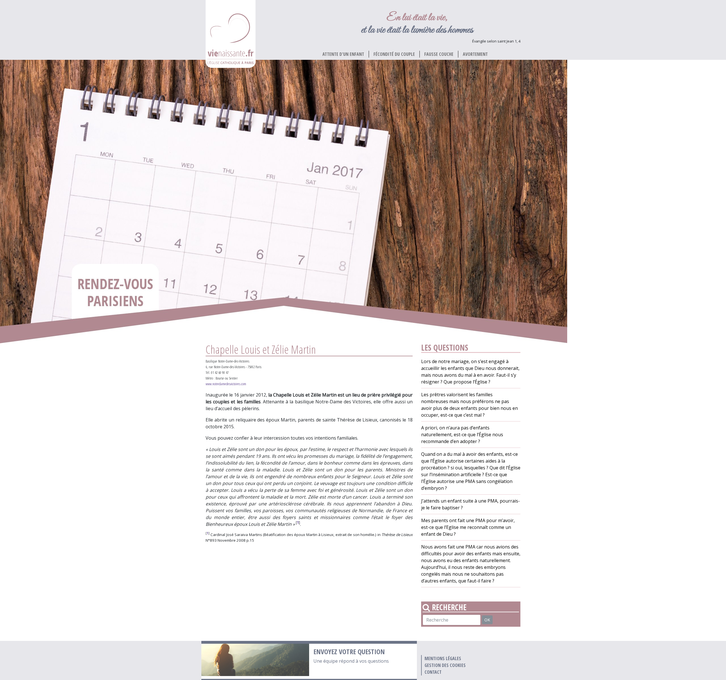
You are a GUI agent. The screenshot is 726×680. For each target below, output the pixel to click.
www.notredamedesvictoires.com (226, 383)
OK (487, 619)
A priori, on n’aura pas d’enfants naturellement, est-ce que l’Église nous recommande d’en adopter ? (462, 434)
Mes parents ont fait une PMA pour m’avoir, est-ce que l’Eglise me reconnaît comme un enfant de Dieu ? (468, 527)
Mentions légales (443, 658)
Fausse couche (438, 54)
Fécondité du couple (394, 54)
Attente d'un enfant (343, 54)
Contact (433, 672)
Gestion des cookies (445, 665)
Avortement (475, 54)
